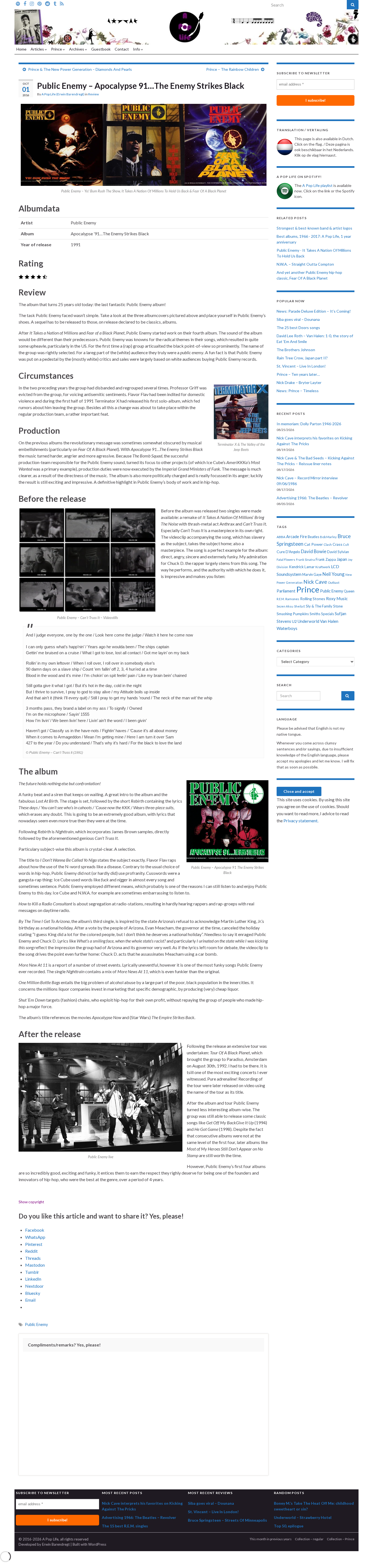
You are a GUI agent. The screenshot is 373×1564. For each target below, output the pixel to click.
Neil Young (333, 574)
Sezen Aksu (285, 606)
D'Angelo (293, 552)
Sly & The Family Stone (324, 606)
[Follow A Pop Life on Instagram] (32, 3)
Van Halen (329, 621)
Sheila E (299, 606)
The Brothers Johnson (296, 349)
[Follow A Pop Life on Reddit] (47, 3)
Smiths (315, 614)
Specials (327, 614)
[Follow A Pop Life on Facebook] (24, 3)
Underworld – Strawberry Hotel (302, 1517)
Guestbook (101, 49)
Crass (337, 544)
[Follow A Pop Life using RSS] (62, 3)
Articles (38, 49)
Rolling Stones (312, 598)
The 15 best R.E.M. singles (125, 1526)
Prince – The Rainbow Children (232, 69)
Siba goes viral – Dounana (298, 319)
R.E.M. (281, 599)
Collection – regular (309, 1539)
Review (93, 94)
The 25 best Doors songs (298, 327)
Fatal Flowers (286, 559)
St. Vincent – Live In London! (301, 366)
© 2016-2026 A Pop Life (38, 1539)
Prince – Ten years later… (298, 374)
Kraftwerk (322, 567)
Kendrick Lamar (302, 567)
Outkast (333, 582)
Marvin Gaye (312, 575)
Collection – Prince (340, 1539)
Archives (77, 49)
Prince (57, 49)
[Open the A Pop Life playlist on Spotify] (18, 3)
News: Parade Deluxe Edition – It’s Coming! (314, 311)
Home (21, 49)
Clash (328, 544)
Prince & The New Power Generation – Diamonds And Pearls (80, 69)
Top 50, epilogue (288, 1526)
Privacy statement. (300, 820)
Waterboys (287, 628)
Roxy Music (337, 598)
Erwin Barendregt (56, 1544)
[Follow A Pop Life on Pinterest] (39, 3)
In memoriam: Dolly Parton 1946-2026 (309, 423)
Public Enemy (36, 1324)
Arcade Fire (296, 536)
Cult (346, 544)
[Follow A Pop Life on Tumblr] (55, 3)
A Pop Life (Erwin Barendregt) (63, 94)
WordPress (97, 1544)
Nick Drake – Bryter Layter (299, 382)
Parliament (286, 591)
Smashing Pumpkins (293, 614)
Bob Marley (328, 537)
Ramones (292, 599)
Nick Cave (315, 582)
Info (137, 49)
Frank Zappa (326, 559)
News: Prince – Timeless (298, 390)
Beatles (313, 537)
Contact (122, 49)
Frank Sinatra (305, 559)
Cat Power (313, 544)
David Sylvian (338, 552)
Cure (281, 551)
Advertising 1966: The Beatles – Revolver (312, 497)
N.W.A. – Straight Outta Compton (305, 264)
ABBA (281, 537)
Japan (342, 559)
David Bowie (313, 551)
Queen (349, 591)
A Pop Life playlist (317, 185)
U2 (294, 621)
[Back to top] (361, 1552)
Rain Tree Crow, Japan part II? (302, 358)
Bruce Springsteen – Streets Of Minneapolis (227, 1520)
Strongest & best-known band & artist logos (314, 228)
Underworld (308, 621)
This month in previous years (271, 1539)
